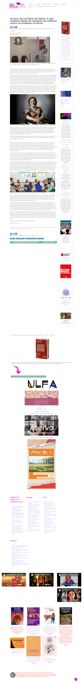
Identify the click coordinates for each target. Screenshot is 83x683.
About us (38, 4)
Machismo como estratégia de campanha (19, 545)
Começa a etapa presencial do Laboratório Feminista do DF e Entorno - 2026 (66, 302)
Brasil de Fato (40, 238)
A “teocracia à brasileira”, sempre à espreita (65, 194)
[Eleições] (66, 4)
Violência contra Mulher (31, 238)
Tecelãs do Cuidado (20, 628)
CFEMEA (30, 4)
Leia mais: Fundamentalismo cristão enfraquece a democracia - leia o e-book (29, 376)
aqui (35, 220)
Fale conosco (53, 6)
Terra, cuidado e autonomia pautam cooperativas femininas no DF (34, 526)
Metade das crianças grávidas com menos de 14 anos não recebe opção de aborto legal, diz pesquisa (21, 564)
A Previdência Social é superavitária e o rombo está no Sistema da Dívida (34, 520)
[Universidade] (60, 4)
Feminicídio (13, 238)
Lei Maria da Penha (20, 238)
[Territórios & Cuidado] (52, 4)
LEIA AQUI (17, 633)
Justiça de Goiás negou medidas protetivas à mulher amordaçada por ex (34, 513)
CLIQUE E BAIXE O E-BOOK (66, 59)
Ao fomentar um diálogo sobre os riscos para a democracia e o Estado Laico (65, 38)
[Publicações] (33, 6)
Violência (17, 235)
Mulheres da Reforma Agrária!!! (17, 513)
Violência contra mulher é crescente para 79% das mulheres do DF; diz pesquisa (33, 509)
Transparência (40, 6)
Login (46, 6)
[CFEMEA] (32, 4)
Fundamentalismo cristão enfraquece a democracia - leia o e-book (32, 335)
